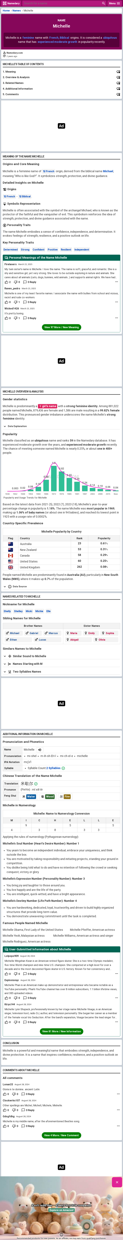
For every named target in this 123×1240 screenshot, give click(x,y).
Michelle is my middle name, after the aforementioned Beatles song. (41, 1121)
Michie (39, 611)
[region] (61, 125)
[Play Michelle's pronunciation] (39, 749)
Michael (108, 171)
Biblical (26, 196)
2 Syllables (53, 768)
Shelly (7, 611)
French (50, 171)
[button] (61, 1235)
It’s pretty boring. (14, 313)
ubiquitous (110, 37)
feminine (28, 37)
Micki (29, 611)
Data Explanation (17, 426)
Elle (48, 611)
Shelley (18, 611)
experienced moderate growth (57, 41)
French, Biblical (59, 37)
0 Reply (32, 282)
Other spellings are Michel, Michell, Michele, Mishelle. (32, 1105)
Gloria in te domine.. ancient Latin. (21, 1089)
